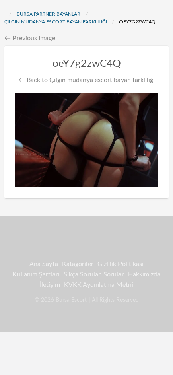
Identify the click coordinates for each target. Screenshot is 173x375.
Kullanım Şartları (36, 274)
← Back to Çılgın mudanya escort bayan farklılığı (87, 80)
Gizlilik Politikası (120, 264)
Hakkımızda (144, 274)
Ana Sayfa (43, 264)
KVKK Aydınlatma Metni (98, 285)
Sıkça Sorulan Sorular (94, 274)
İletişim (50, 285)
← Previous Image (29, 38)
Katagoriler (77, 264)
